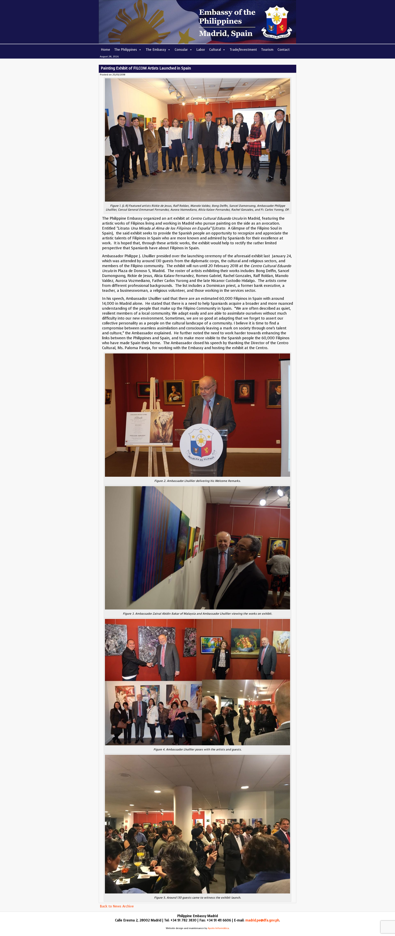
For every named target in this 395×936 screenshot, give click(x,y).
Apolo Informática (218, 928)
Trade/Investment (243, 49)
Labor (200, 49)
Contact (284, 49)
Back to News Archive (117, 906)
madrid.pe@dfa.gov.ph (262, 920)
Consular (181, 49)
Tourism (267, 49)
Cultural (215, 49)
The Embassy (156, 49)
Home (105, 49)
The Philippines (125, 49)
